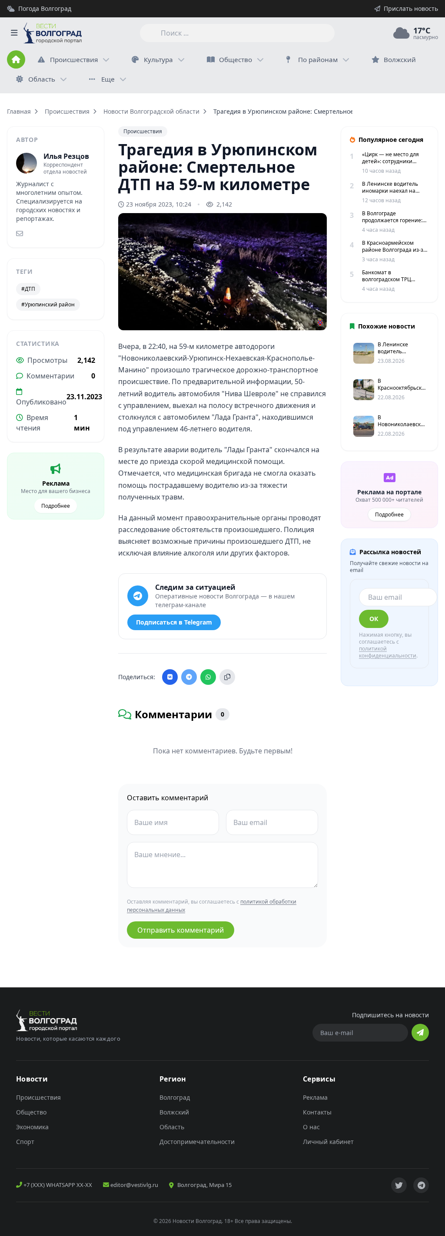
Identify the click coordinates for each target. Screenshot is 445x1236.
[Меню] (14, 33)
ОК (373, 619)
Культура (158, 59)
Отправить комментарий (180, 930)
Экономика (32, 1127)
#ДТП (28, 289)
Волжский (174, 1112)
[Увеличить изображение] (315, 316)
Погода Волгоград (44, 8)
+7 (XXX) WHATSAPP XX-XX (57, 1185)
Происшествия (74, 59)
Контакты (317, 1112)
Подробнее (55, 506)
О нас (311, 1127)
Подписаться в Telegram (174, 622)
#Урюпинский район (48, 304)
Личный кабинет (328, 1141)
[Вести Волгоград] (52, 33)
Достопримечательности (197, 1141)
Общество (235, 59)
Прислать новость (411, 8)
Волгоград (174, 1097)
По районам (318, 59)
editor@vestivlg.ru (133, 1185)
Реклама (315, 1097)
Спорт (25, 1141)
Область (41, 79)
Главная (19, 111)
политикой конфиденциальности (387, 652)
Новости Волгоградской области (151, 111)
